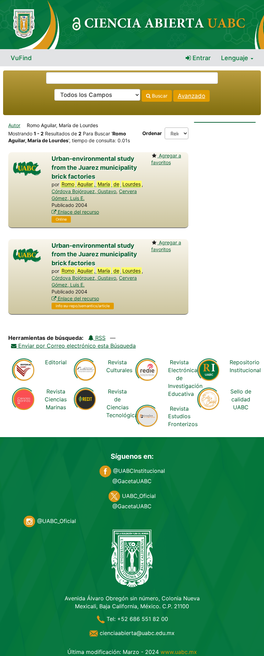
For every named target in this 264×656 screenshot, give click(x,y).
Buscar (159, 96)
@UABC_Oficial (55, 521)
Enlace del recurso (77, 212)
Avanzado (191, 95)
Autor (14, 125)
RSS (100, 337)
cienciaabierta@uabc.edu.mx (136, 633)
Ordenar (152, 133)
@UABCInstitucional (138, 470)
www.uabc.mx (179, 651)
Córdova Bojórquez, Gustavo (84, 191)
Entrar (201, 58)
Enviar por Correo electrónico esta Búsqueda (76, 345)
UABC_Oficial (138, 495)
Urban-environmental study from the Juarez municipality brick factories (94, 167)
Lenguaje (235, 58)
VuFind (21, 58)
